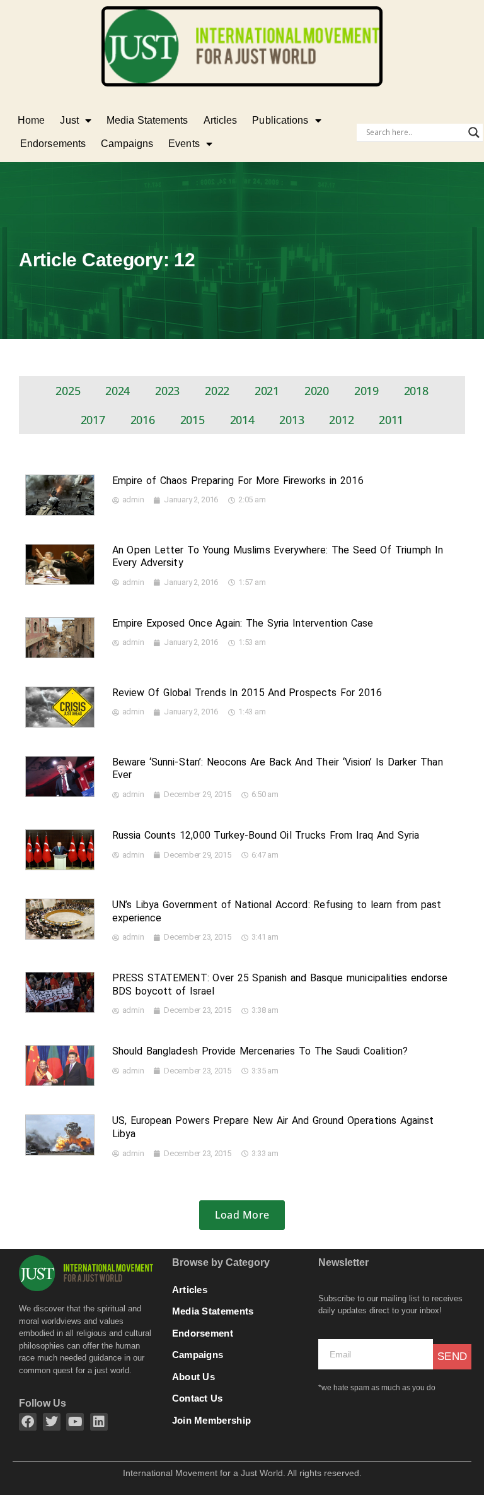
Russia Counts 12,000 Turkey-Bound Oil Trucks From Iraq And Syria (266, 835)
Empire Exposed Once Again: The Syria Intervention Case (243, 623)
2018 (416, 390)
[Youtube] (75, 1422)
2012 (341, 419)
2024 (117, 390)
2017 (93, 419)
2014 (242, 419)
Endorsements (53, 143)
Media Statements (147, 120)
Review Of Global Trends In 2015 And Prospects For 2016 (247, 693)
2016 (142, 419)
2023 (167, 390)
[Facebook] (28, 1422)
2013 (291, 419)
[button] (242, 1215)
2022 (217, 390)
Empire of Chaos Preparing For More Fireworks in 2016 (238, 481)
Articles (221, 120)
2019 (366, 390)
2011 (391, 419)
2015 (192, 419)
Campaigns (127, 143)
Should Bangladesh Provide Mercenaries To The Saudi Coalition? (260, 1051)
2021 (267, 390)
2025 (67, 390)
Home (31, 120)
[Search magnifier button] (474, 132)
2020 (316, 390)
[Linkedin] (99, 1422)
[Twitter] (51, 1422)
